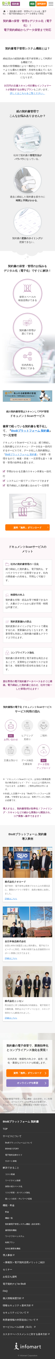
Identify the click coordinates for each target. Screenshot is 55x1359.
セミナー (7, 1269)
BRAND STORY (12, 1149)
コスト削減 (10, 1174)
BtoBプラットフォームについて (18, 1143)
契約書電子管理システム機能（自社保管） (23, 1224)
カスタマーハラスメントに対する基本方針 (25, 1334)
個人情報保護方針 (12, 1298)
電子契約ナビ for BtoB (14, 1284)
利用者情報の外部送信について (19, 1320)
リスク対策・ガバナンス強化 (17, 1192)
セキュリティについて (14, 1312)
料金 (7, 1212)
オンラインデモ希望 (27, 1083)
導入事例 (7, 1255)
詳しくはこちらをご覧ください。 (27, 93)
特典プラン (10, 1242)
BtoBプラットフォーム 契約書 (30, 430)
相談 (32, 4)
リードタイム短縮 (12, 1180)
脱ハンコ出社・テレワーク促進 (18, 1199)
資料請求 (41, 4)
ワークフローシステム (14, 1236)
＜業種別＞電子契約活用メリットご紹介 (24, 1262)
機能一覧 (9, 1218)
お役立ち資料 (10, 1276)
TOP (5, 1129)
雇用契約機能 (11, 1230)
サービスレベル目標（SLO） (18, 1327)
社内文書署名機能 (12, 1248)
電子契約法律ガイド (13, 1155)
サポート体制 (11, 1161)
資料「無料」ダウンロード (27, 527)
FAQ (5, 1291)
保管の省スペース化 (13, 1186)
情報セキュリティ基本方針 (17, 1305)
